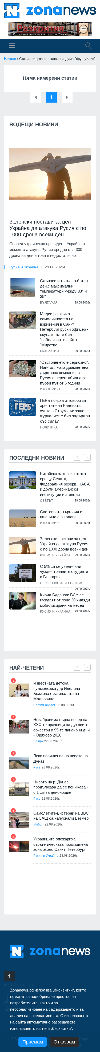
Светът (46, 501)
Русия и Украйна (23, 267)
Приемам (32, 1042)
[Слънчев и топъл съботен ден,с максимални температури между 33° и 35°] (22, 287)
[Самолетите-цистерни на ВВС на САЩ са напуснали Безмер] (19, 820)
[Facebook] (9, 976)
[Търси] (86, 46)
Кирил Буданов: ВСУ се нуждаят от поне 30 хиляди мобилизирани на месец (65, 600)
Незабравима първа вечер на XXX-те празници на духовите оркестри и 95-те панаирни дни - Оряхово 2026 (61, 727)
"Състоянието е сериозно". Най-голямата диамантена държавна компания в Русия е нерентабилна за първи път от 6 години (64, 372)
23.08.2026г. (66, 705)
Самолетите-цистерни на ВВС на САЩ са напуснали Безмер (61, 816)
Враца (38, 741)
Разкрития (49, 351)
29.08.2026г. (55, 267)
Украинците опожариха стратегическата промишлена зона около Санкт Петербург (60, 844)
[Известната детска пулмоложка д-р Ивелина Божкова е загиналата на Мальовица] (19, 690)
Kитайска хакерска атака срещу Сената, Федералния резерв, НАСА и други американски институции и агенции (65, 484)
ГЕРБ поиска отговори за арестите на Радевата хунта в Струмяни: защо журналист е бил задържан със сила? (65, 410)
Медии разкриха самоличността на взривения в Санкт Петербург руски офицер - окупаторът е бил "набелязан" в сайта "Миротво (64, 329)
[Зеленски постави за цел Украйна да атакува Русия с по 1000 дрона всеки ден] (50, 174)
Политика (49, 427)
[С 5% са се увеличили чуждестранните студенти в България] (22, 573)
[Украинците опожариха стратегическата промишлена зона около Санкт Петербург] (19, 846)
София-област (44, 705)
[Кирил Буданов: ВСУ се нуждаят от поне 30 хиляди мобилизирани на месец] (22, 601)
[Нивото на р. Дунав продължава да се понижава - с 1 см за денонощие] (19, 789)
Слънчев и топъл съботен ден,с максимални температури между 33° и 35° (64, 288)
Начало (10, 59)
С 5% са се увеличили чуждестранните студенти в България (64, 571)
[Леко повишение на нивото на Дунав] (19, 763)
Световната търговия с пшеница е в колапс (61, 514)
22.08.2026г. (53, 741)
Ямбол (38, 824)
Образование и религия (61, 583)
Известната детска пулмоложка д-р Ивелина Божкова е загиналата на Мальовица (56, 691)
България (49, 303)
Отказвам (64, 1042)
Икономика (50, 389)
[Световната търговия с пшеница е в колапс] (22, 518)
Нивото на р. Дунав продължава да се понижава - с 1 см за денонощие (60, 787)
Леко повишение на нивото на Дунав (60, 758)
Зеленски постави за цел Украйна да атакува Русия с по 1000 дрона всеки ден (47, 228)
